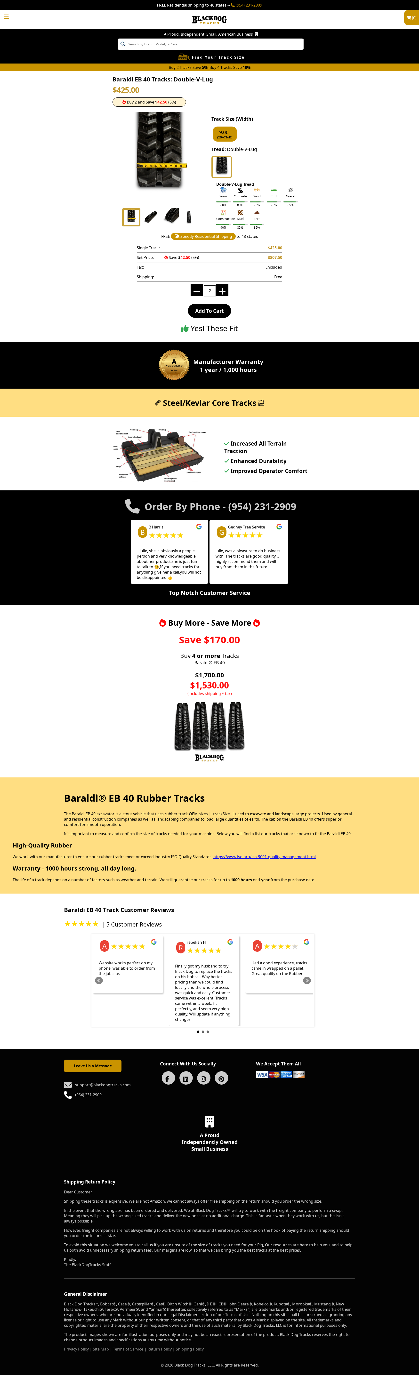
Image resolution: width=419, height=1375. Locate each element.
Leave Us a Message (93, 1066)
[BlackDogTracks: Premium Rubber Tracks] (209, 27)
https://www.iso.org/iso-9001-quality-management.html (264, 856)
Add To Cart (209, 310)
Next (307, 980)
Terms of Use (237, 1314)
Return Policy (159, 1349)
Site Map (101, 1349)
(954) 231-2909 (248, 5)
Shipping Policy (190, 1349)
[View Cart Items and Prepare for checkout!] (11, 16)
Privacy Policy (76, 1349)
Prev (99, 980)
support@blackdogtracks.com (103, 1084)
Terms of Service (128, 1349)
